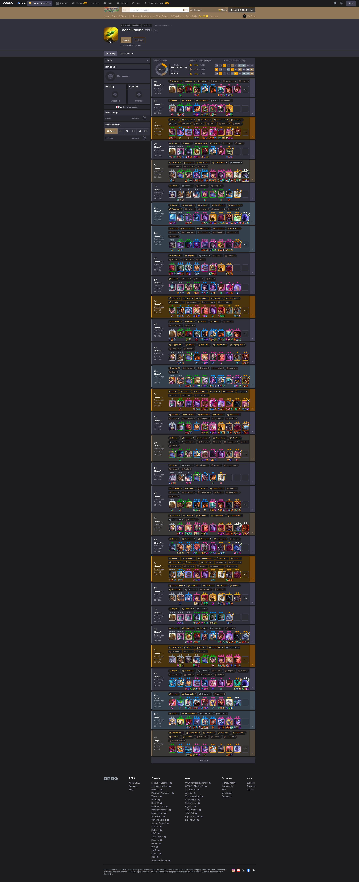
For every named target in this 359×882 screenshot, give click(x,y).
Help (224, 789)
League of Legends (159, 783)
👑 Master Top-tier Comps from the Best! (210, 10)
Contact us (227, 796)
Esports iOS (190, 820)
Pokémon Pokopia (159, 810)
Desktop (155, 840)
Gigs (153, 857)
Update (126, 40)
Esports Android (192, 816)
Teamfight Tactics (41, 3)
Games (154, 843)
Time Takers (157, 837)
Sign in (351, 3)
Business (251, 783)
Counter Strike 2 (158, 823)
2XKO (153, 833)
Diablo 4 (154, 830)
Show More (203, 760)
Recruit (250, 789)
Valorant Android (192, 796)
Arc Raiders (156, 816)
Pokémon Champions (161, 793)
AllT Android (190, 789)
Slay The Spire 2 (158, 820)
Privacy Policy (228, 783)
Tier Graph (139, 40)
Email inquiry (227, 793)
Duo (153, 847)
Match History (127, 53)
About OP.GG (134, 783)
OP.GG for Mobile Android (196, 783)
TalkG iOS (189, 813)
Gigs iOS (189, 806)
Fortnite (154, 826)
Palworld (155, 789)
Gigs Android (190, 803)
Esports (154, 853)
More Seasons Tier (162, 25)
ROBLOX (155, 803)
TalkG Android (191, 810)
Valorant (155, 796)
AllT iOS (188, 793)
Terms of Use (228, 786)
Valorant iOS (190, 800)
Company (133, 786)
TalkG (153, 850)
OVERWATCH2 (157, 806)
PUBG (154, 800)
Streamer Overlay (159, 860)
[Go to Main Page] (8, 3)
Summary (110, 53)
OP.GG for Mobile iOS (194, 786)
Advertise (251, 786)
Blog (131, 789)
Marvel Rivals (157, 813)
